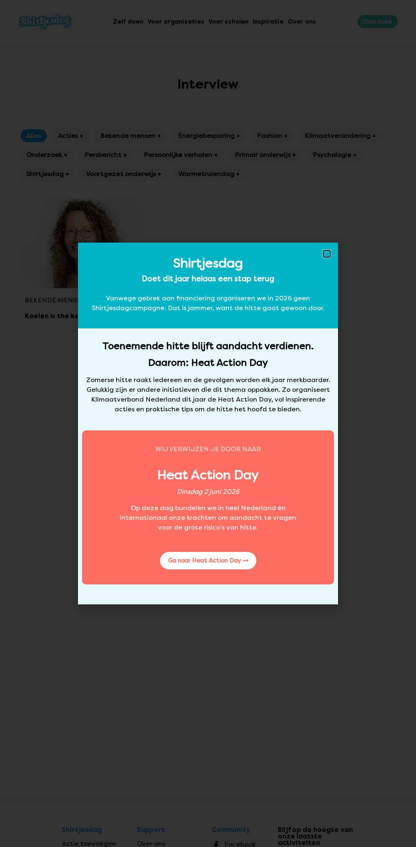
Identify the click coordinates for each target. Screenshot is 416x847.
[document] (208, 423)
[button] (327, 254)
